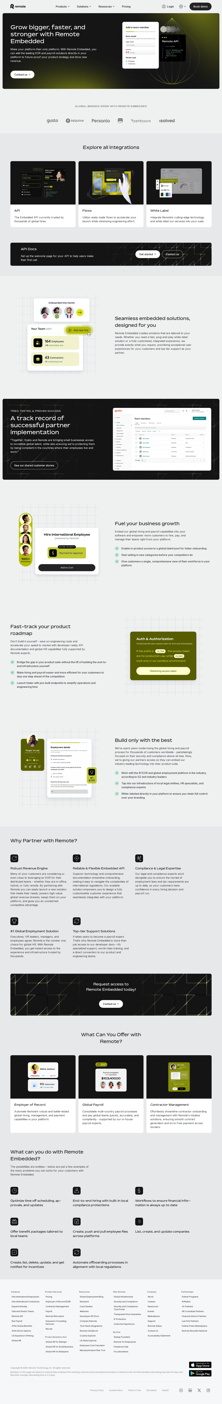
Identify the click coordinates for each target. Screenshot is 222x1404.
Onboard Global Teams (23, 1311)
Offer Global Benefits (22, 1326)
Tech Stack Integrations (91, 1326)
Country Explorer (88, 1335)
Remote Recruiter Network (194, 1331)
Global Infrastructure (123, 1296)
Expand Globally (19, 1306)
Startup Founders (122, 1337)
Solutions (82, 6)
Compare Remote (88, 1321)
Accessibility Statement (159, 1335)
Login (170, 6)
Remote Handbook (89, 1331)
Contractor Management (57, 1306)
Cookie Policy (115, 1390)
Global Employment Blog (91, 1296)
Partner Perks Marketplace (194, 1326)
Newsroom (153, 1306)
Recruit (49, 1329)
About (150, 1296)
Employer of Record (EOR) (58, 1301)
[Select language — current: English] (183, 6)
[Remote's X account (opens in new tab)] (199, 1390)
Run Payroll (17, 1321)
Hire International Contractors (25, 1301)
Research (84, 1301)
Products (61, 6)
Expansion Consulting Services (56, 1322)
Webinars (84, 1311)
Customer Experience (124, 1324)
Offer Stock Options (21, 1331)
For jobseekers (121, 1351)
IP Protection (120, 1319)
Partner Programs (190, 1296)
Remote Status (155, 1326)
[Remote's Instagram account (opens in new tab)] (208, 1390)
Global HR (16, 1340)
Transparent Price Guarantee (127, 1314)
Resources (105, 6)
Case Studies (86, 1306)
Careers (151, 1301)
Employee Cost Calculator (92, 1345)
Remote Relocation (55, 1316)
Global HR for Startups (56, 1342)
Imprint (165, 1390)
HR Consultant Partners (193, 1311)
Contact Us (153, 1331)
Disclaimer (152, 1390)
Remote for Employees (125, 1342)
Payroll (49, 1311)
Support (151, 1321)
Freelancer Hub (121, 1347)
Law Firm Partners (190, 1321)
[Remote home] (18, 6)
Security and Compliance (126, 1301)
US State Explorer (88, 1340)
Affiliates (186, 1301)
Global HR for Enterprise (57, 1351)
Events (151, 1311)
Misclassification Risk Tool (92, 1350)
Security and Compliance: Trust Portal (126, 1308)
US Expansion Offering (22, 1335)
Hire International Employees (25, 1296)
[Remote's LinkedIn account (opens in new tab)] (190, 1390)
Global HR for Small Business (59, 1347)
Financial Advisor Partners (194, 1316)
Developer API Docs (89, 1316)
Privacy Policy (97, 1390)
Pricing (126, 6)
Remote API (17, 1316)
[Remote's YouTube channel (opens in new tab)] (181, 1390)
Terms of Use (134, 1390)
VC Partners (187, 1306)
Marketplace (154, 1316)
